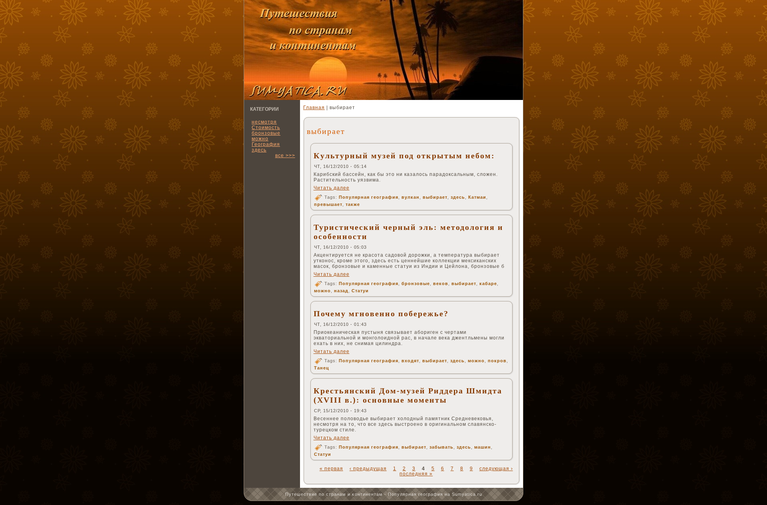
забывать (441, 447)
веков (440, 283)
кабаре (488, 283)
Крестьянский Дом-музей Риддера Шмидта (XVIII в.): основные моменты (408, 395)
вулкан (410, 197)
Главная (314, 107)
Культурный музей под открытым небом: (404, 155)
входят (410, 360)
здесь (259, 150)
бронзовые (415, 283)
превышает (328, 204)
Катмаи (477, 197)
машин (482, 447)
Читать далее (332, 188)
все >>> (285, 155)
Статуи (360, 290)
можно (322, 290)
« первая (331, 468)
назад (341, 290)
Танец (321, 367)
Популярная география (368, 197)
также (353, 204)
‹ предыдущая (368, 468)
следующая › (496, 468)
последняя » (416, 474)
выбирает (435, 197)
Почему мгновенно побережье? (381, 313)
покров (497, 360)
